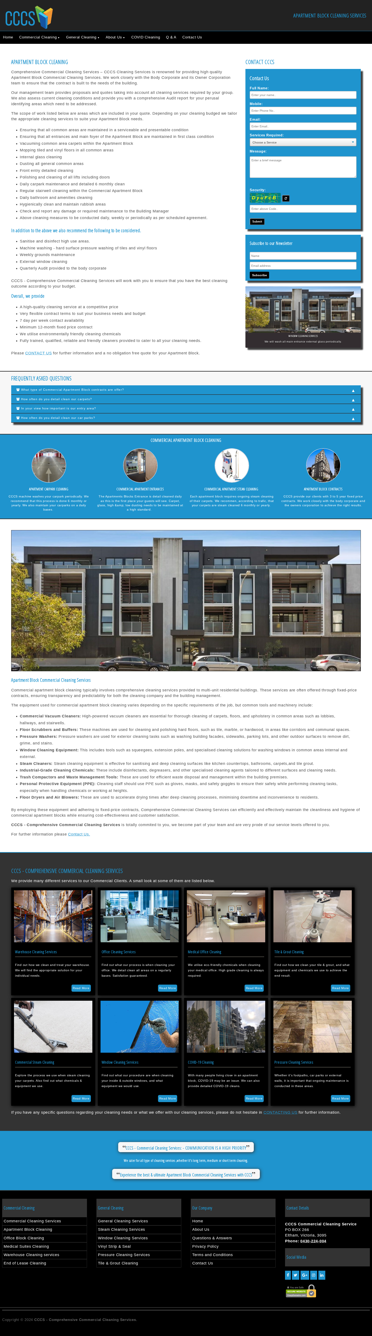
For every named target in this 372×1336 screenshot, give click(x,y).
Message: (258, 151)
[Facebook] (288, 1275)
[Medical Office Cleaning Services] (226, 941)
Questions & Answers (212, 1238)
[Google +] (305, 1275)
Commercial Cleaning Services (32, 1221)
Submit (257, 221)
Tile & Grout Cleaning (118, 1263)
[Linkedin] (321, 1275)
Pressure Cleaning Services (124, 1255)
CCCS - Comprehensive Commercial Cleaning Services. (86, 1320)
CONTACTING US (281, 1112)
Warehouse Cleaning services (31, 1255)
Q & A (171, 37)
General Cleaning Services (123, 1221)
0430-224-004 (313, 1241)
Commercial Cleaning (38, 37)
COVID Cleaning (145, 37)
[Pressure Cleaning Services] (312, 1051)
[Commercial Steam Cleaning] (53, 1051)
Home (8, 37)
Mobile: (256, 104)
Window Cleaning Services (123, 1238)
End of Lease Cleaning (25, 1263)
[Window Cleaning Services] (140, 1051)
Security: (258, 190)
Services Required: (267, 135)
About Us (114, 37)
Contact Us (192, 37)
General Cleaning (81, 37)
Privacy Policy (205, 1246)
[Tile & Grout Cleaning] (312, 941)
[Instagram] (313, 1275)
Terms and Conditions (212, 1255)
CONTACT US (38, 353)
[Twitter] (295, 1275)
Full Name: (259, 88)
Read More (81, 988)
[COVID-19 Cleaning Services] (226, 1051)
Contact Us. (79, 834)
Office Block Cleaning (24, 1238)
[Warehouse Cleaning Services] (53, 941)
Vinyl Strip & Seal (114, 1246)
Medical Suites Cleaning (26, 1246)
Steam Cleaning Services (121, 1229)
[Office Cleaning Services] (140, 941)
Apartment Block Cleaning (28, 1229)
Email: (255, 119)
